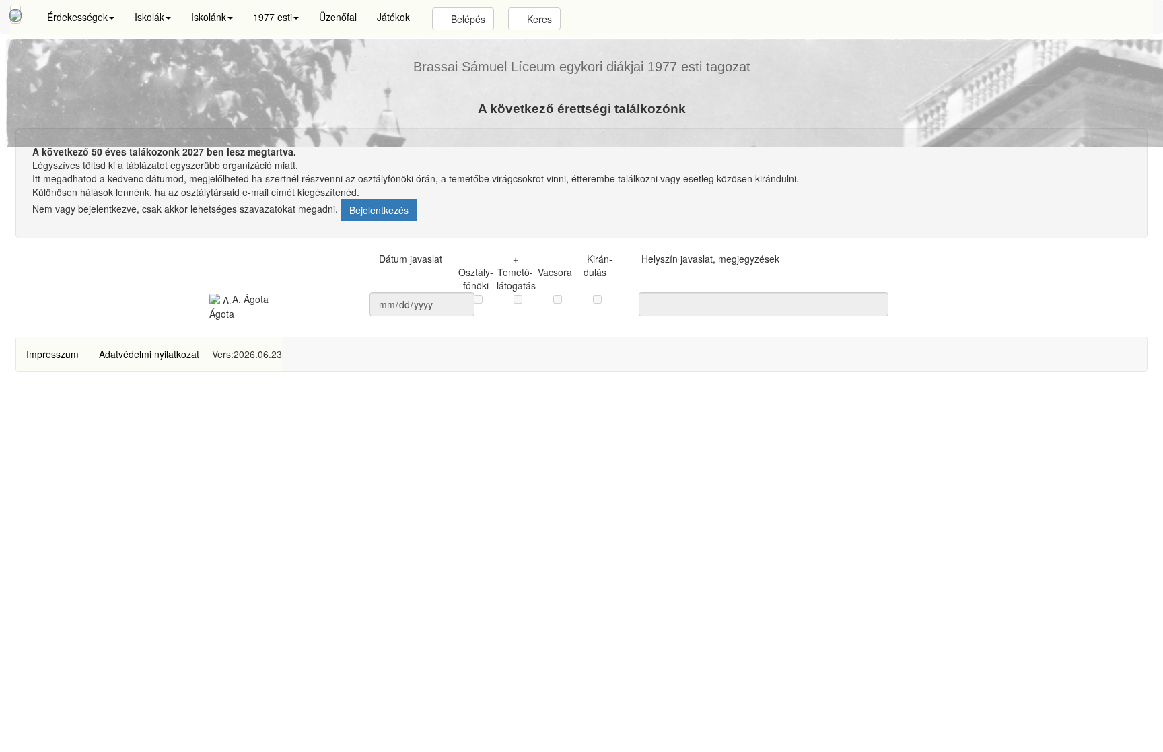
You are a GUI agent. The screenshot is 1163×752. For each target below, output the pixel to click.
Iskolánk (208, 17)
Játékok (393, 17)
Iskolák (149, 17)
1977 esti (272, 17)
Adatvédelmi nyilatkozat (149, 354)
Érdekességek (77, 17)
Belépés (466, 19)
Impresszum (52, 354)
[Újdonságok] (15, 14)
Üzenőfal (338, 17)
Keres (538, 19)
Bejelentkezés (379, 210)
